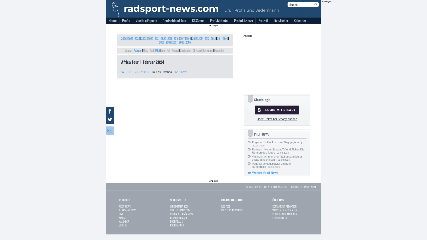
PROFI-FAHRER (177, 225)
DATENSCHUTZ (280, 187)
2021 (157, 38)
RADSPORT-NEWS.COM (232, 210)
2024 (137, 38)
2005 (188, 42)
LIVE (121, 214)
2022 (150, 38)
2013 (207, 38)
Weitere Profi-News (265, 172)
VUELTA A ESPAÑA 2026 (181, 214)
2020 (163, 38)
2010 (225, 38)
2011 (219, 38)
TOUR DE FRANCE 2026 (180, 210)
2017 (182, 38)
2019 (169, 38)
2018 (176, 38)
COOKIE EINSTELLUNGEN (257, 187)
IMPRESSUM (310, 187)
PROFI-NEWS (125, 206)
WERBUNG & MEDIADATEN (284, 210)
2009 (161, 42)
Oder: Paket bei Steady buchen (277, 119)
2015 (194, 38)
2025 (130, 38)
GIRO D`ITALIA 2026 (179, 206)
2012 (213, 38)
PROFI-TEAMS (176, 221)
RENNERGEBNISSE (178, 218)
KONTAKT (295, 187)
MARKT (122, 218)
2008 (168, 42)
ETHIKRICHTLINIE (280, 218)
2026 (124, 38)
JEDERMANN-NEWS (128, 210)
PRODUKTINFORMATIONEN (284, 214)
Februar (138, 50)
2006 (181, 42)
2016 (188, 38)
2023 (144, 38)
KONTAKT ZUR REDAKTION (284, 206)
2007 (174, 42)
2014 (200, 38)
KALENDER (124, 221)
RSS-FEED (225, 206)
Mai (158, 50)
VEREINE (123, 225)
